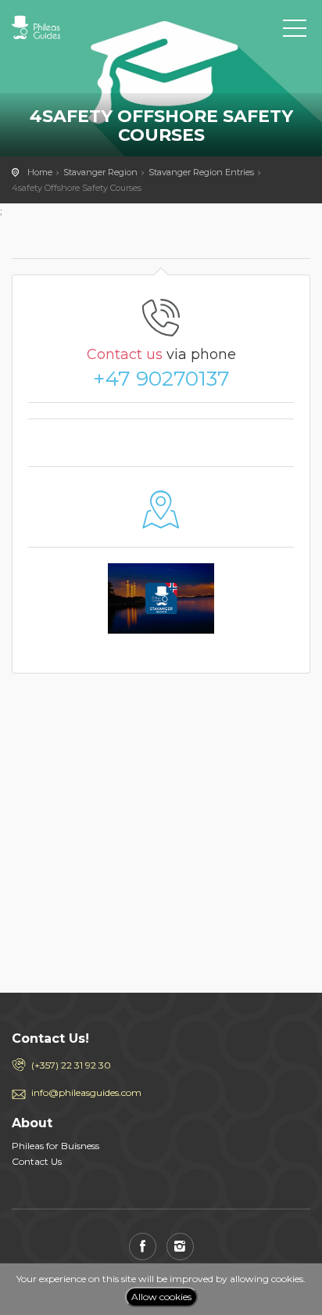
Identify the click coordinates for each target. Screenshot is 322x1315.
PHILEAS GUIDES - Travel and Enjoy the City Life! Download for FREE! (82, 27)
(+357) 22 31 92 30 (71, 1065)
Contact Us (37, 1161)
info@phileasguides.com (86, 1092)
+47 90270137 (161, 378)
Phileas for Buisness (55, 1146)
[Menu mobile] (294, 31)
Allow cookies (161, 1296)
